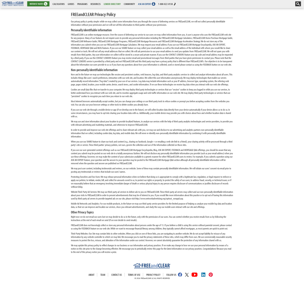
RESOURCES (96, 4)
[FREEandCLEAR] (152, 266)
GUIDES (71, 4)
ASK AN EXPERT (144, 4)
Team (102, 275)
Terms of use (134, 275)
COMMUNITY (129, 4)
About (91, 275)
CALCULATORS (59, 4)
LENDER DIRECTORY (112, 4)
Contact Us (116, 275)
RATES (38, 4)
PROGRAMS (82, 4)
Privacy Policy (153, 275)
